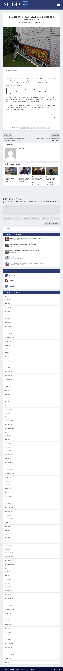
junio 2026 (7, 303)
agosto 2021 (8, 522)
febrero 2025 (8, 364)
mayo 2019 (8, 624)
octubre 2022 (8, 469)
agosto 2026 (8, 296)
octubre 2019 (8, 605)
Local (21, 252)
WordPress (31, 669)
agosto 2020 (8, 568)
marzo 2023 (8, 451)
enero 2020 (8, 594)
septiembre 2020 (9, 564)
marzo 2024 (8, 405)
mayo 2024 (8, 398)
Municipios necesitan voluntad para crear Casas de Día (24, 250)
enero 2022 (8, 503)
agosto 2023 (8, 432)
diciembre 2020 (9, 553)
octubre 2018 (8, 651)
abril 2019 (7, 628)
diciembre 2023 (9, 417)
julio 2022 (7, 481)
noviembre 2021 (9, 511)
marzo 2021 (8, 541)
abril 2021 (7, 537)
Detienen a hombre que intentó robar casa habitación (24, 178)
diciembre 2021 (9, 507)
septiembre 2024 (9, 383)
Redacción (30, 22)
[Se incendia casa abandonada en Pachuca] (11, 171)
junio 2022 (7, 485)
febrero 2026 (8, 318)
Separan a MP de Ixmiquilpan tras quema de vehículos (23, 244)
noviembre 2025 (9, 330)
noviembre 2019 (9, 602)
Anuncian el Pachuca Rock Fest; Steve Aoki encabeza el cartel (25, 238)
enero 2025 (8, 368)
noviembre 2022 (9, 466)
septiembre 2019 (9, 609)
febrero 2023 (8, 454)
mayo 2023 (8, 443)
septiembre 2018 (9, 654)
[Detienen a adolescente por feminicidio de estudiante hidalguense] (52, 171)
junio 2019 (7, 621)
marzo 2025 (8, 360)
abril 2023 (7, 447)
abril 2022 (7, 492)
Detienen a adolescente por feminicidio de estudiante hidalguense (50, 179)
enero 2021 (8, 549)
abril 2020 (7, 583)
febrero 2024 (8, 409)
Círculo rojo (22, 264)
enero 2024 (8, 413)
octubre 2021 (8, 515)
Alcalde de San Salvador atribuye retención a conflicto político (26, 263)
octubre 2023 (8, 424)
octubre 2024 (8, 379)
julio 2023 (7, 436)
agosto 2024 (8, 386)
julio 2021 (7, 526)
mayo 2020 (8, 579)
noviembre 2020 (9, 556)
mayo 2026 (8, 307)
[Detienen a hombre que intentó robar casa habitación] (25, 171)
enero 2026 (8, 322)
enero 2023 (8, 458)
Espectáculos (23, 239)
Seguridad (37, 22)
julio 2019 (7, 617)
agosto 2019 (8, 613)
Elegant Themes (14, 669)
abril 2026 (7, 311)
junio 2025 (7, 349)
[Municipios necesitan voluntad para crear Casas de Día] (7, 252)
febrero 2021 (8, 545)
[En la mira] (7, 258)
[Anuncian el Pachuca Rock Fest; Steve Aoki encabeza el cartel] (7, 239)
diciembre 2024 (9, 371)
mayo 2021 (8, 534)
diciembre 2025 (9, 326)
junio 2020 (7, 575)
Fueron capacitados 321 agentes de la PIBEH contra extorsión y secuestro (38, 179)
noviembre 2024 (9, 375)
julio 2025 (7, 345)
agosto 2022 (8, 477)
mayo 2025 (8, 352)
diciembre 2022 (9, 462)
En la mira (12, 257)
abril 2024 (7, 402)
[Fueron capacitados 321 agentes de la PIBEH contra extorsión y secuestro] (38, 171)
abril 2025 (7, 356)
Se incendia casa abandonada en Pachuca (9, 178)
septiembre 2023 (9, 428)
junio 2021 (7, 530)
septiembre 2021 (9, 519)
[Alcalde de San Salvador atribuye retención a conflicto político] (7, 264)
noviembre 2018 (9, 647)
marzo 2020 (8, 587)
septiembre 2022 (9, 473)
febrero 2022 (8, 500)
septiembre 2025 (9, 337)
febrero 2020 (8, 590)
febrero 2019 (8, 636)
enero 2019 (8, 639)
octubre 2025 (8, 334)
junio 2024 (7, 394)
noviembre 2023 (9, 420)
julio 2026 (7, 299)
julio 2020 (7, 571)
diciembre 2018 (9, 643)
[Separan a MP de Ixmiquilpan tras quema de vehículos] (7, 245)
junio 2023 (7, 439)
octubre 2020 (8, 560)
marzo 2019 (8, 632)
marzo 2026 (8, 315)
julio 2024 (7, 390)
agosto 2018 (8, 658)
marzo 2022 (8, 496)
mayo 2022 (8, 488)
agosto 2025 (8, 341)
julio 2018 (7, 662)
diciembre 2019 (9, 598)
